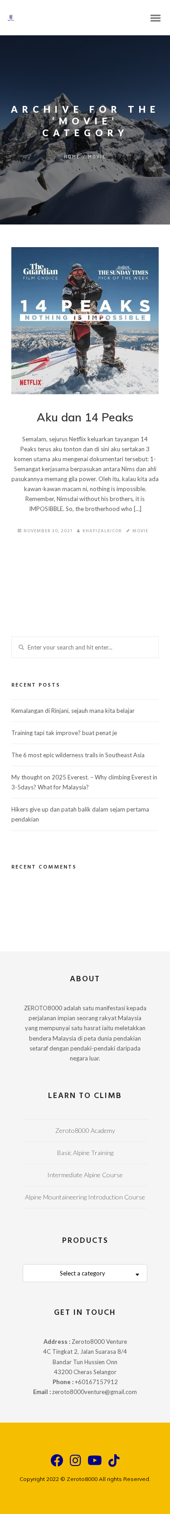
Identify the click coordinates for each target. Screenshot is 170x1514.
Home (72, 156)
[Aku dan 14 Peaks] (85, 320)
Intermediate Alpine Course (85, 1175)
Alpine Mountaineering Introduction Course (85, 1197)
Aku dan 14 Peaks (85, 417)
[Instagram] (75, 1464)
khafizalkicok (102, 531)
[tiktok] (114, 1464)
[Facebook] (57, 1464)
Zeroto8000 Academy (85, 1130)
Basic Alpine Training (85, 1152)
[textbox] (85, 1273)
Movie (97, 156)
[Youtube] (94, 1464)
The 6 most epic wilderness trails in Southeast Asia (78, 755)
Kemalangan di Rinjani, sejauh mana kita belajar (73, 710)
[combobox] (85, 1273)
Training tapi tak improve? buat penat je (64, 732)
